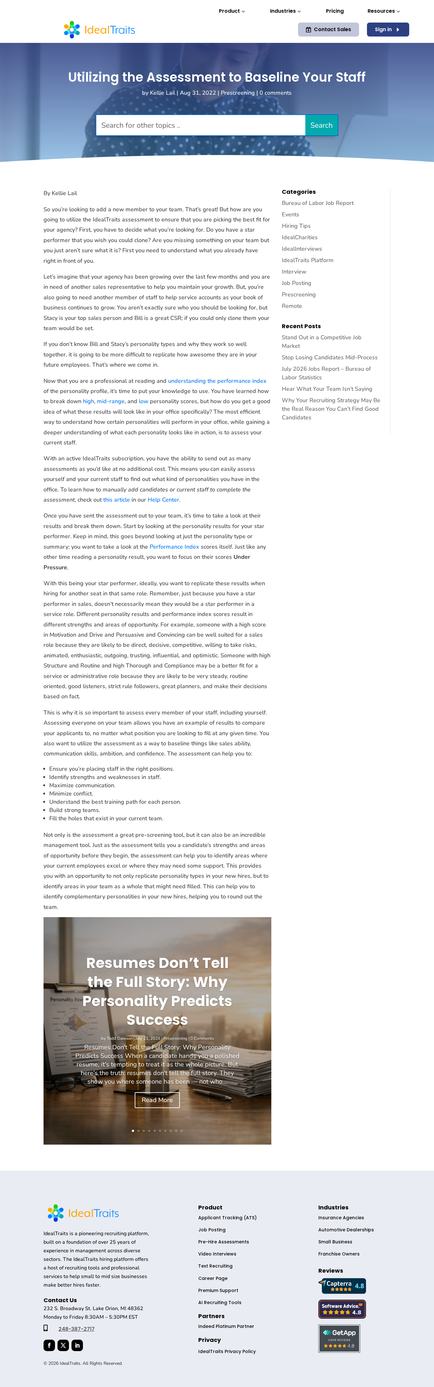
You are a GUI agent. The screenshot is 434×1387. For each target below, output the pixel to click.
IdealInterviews (302, 249)
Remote (292, 306)
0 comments (276, 93)
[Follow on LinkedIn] (77, 1345)
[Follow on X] (63, 1345)
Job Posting (296, 283)
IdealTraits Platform (308, 260)
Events (290, 214)
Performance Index (174, 547)
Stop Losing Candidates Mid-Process (330, 357)
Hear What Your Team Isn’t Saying (327, 389)
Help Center (163, 500)
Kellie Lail (162, 93)
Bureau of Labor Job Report (318, 203)
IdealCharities (300, 237)
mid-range (111, 401)
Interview (294, 271)
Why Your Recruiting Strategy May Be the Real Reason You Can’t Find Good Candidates (331, 408)
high (88, 401)
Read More (157, 1100)
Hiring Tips (296, 226)
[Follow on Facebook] (49, 1345)
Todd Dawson (119, 1038)
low (143, 401)
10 (181, 1131)
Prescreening (238, 93)
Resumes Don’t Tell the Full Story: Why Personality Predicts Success (157, 991)
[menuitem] (232, 12)
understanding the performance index (217, 381)
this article (116, 500)
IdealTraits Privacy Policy (227, 1351)
